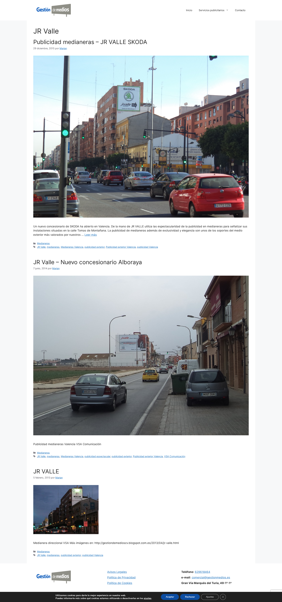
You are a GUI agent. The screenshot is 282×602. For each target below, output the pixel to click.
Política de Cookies (119, 583)
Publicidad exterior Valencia (121, 247)
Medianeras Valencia (72, 247)
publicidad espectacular (97, 456)
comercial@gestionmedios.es (211, 577)
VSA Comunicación (174, 456)
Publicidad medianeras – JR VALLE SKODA (90, 41)
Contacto (240, 10)
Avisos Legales (117, 572)
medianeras (53, 247)
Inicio (189, 10)
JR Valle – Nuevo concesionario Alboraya (87, 262)
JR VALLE (46, 471)
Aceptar (170, 596)
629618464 (202, 572)
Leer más (91, 234)
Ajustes (210, 596)
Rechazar (190, 596)
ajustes (147, 598)
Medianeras (43, 243)
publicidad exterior (95, 247)
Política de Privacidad (121, 577)
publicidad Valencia (147, 247)
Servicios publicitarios (211, 10)
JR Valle (41, 247)
